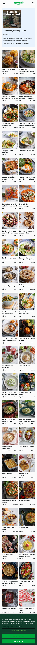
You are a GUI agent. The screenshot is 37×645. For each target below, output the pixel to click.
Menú (4, 4)
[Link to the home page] (18, 3)
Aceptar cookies (18, 641)
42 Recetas (7, 34)
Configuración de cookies (18, 630)
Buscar (33, 4)
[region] (18, 629)
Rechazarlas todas (18, 636)
